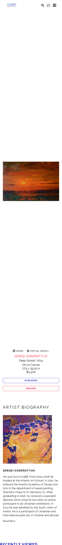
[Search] (42, 5)
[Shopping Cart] (48, 5)
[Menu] (54, 5)
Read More (9, 521)
